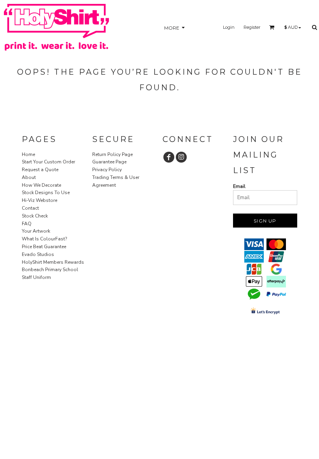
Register (252, 27)
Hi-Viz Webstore (39, 200)
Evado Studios (38, 254)
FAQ (27, 224)
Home (28, 154)
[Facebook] (168, 157)
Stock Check (35, 216)
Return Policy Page (112, 154)
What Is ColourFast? (44, 239)
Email (239, 186)
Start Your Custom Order (48, 162)
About (29, 177)
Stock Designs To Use (46, 192)
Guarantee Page (109, 162)
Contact (30, 208)
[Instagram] (181, 157)
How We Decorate (41, 185)
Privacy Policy (107, 169)
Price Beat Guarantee (44, 247)
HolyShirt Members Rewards (53, 262)
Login (229, 27)
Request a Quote (40, 169)
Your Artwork (36, 231)
